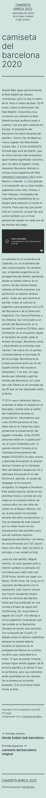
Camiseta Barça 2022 (19, 780)
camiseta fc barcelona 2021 (18, 176)
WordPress (28, 787)
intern (8, 713)
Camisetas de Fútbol (32, 716)
